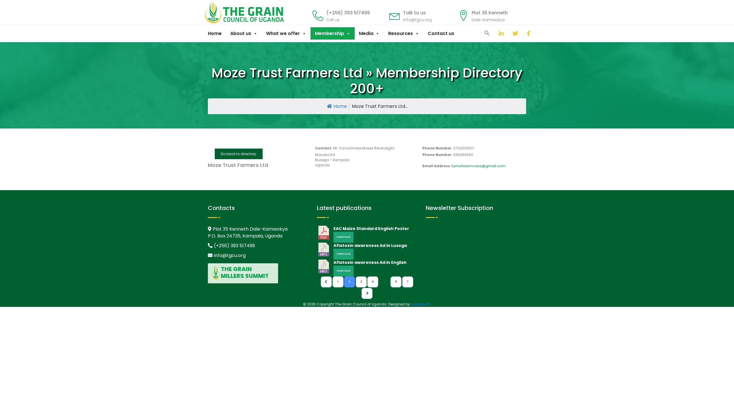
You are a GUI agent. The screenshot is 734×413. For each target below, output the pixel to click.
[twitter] (508, 33)
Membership (329, 33)
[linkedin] (494, 33)
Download (343, 237)
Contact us (441, 33)
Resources (400, 33)
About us (240, 33)
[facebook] (522, 33)
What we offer (283, 33)
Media (366, 33)
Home (215, 33)
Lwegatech (420, 304)
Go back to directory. (238, 153)
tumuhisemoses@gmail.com (478, 166)
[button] (487, 33)
